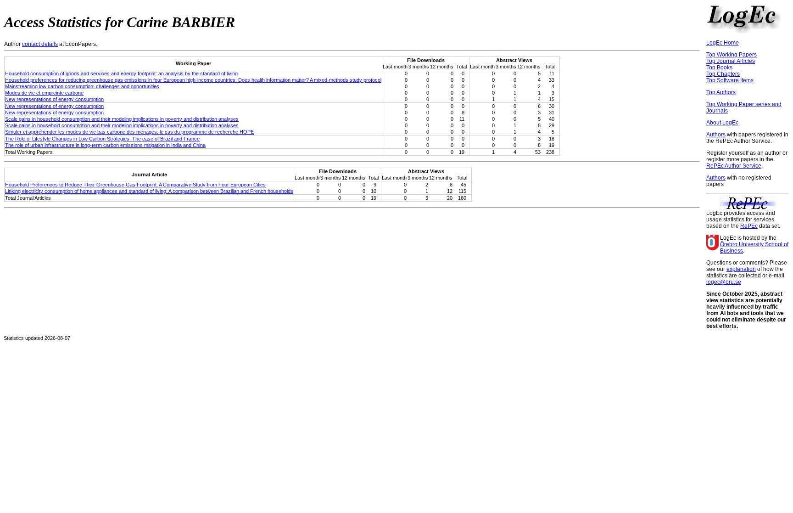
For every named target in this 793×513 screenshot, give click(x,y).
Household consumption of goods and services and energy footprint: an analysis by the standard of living (121, 73)
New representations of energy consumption (54, 99)
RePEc (749, 226)
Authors (716, 134)
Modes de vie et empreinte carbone (44, 93)
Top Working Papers (731, 54)
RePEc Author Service (733, 166)
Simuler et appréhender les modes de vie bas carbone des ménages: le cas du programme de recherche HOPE (129, 132)
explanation (741, 269)
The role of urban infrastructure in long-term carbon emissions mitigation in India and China (105, 145)
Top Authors (721, 92)
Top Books (719, 67)
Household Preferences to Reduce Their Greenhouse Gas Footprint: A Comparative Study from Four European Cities (135, 184)
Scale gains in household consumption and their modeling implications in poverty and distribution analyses (122, 119)
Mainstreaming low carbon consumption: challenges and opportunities (82, 86)
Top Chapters (723, 74)
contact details (40, 44)
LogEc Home (722, 42)
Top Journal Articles (730, 61)
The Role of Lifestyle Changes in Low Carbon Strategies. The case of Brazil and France (102, 138)
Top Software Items (730, 80)
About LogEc (722, 122)
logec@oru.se (723, 282)
